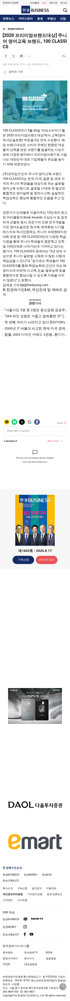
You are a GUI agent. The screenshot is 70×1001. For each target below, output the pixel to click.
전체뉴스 (8, 18)
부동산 (51, 18)
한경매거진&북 (10, 2)
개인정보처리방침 (13, 894)
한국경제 (8, 952)
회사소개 (8, 888)
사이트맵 (22, 900)
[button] (63, 3)
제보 (44, 2)
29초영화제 (30, 964)
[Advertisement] (35, 628)
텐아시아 (29, 958)
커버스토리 (25, 18)
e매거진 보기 (47, 559)
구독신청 (23, 559)
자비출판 (34, 2)
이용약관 (51, 888)
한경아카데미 (10, 958)
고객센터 (8, 900)
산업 (63, 18)
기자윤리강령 (34, 894)
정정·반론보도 (54, 894)
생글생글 (51, 958)
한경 (11, 874)
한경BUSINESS (16, 29)
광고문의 (37, 888)
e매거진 (53, 2)
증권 (40, 18)
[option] (35, 710)
